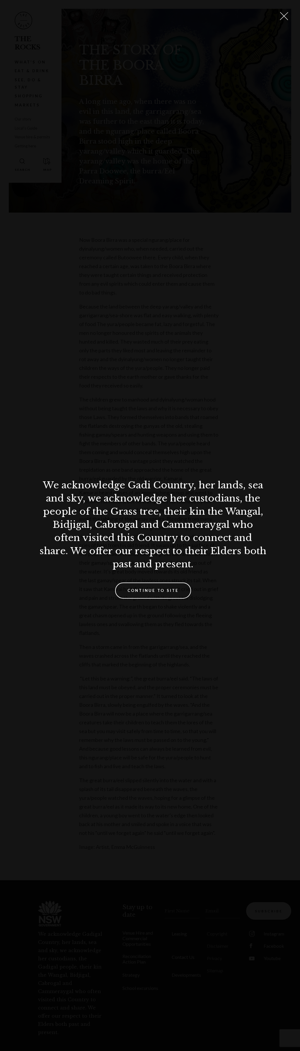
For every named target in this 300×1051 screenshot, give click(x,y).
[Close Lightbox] (284, 16)
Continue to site (153, 590)
